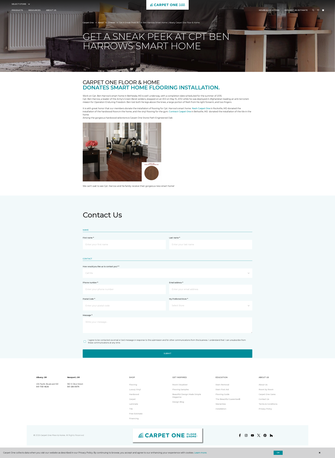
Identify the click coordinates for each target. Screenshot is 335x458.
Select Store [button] (19, 4)
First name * (88, 238)
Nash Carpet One (201, 108)
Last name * (174, 238)
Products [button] (17, 10)
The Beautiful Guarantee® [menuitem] (228, 399)
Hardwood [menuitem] (134, 394)
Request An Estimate (296, 10)
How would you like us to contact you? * (101, 266)
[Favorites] (318, 10)
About (101, 22)
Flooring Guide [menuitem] (222, 394)
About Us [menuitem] (263, 384)
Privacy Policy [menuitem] (265, 409)
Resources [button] (34, 10)
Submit (167, 353)
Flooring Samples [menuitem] (180, 389)
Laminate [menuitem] (133, 404)
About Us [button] (51, 10)
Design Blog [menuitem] (178, 402)
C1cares (111, 22)
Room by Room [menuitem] (266, 389)
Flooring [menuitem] (133, 384)
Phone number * (90, 283)
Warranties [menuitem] (221, 404)
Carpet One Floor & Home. (53, 435)
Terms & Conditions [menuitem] (268, 404)
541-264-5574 (73, 386)
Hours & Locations (269, 10)
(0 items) (323, 10)
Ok (278, 452)
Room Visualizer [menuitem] (180, 384)
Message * (87, 315)
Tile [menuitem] (131, 409)
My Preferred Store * (178, 299)
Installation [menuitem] (221, 409)
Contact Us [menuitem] (264, 399)
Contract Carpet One (180, 111)
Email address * (176, 283)
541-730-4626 (42, 386)
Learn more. (200, 452)
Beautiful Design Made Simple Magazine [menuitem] (186, 395)
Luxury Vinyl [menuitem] (135, 389)
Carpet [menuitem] (132, 399)
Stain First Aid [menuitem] (222, 389)
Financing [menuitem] (134, 418)
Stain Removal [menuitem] (222, 384)
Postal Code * (89, 299)
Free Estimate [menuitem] (136, 414)
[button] (313, 10)
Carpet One (88, 22)
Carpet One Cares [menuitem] (267, 394)
